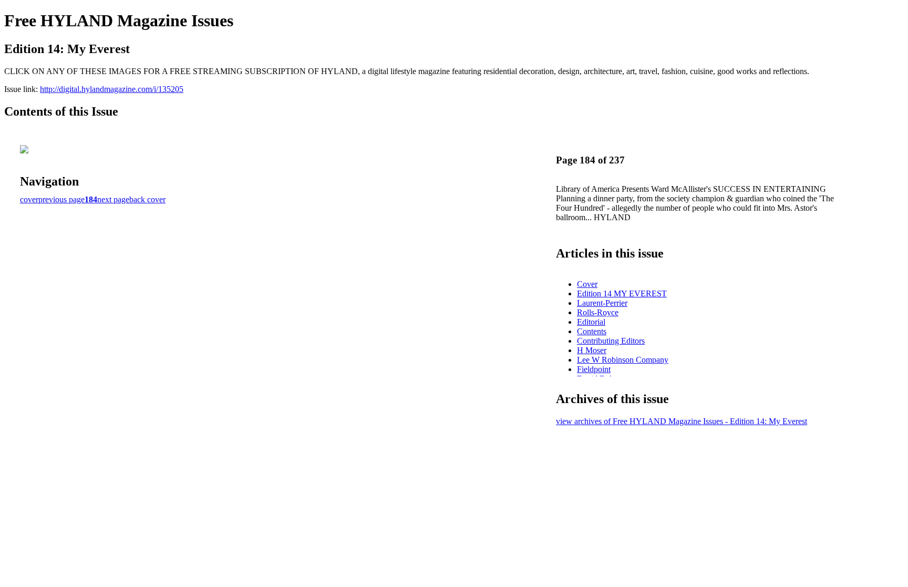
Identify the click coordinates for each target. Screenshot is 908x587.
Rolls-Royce (597, 312)
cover (29, 199)
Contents (591, 331)
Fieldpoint (594, 369)
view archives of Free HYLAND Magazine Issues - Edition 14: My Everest (681, 421)
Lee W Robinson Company (622, 359)
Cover (587, 284)
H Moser (591, 350)
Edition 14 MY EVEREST (622, 293)
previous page (61, 199)
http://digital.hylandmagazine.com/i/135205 (111, 89)
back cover (147, 199)
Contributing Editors (611, 340)
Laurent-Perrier (602, 302)
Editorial (591, 321)
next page (113, 199)
